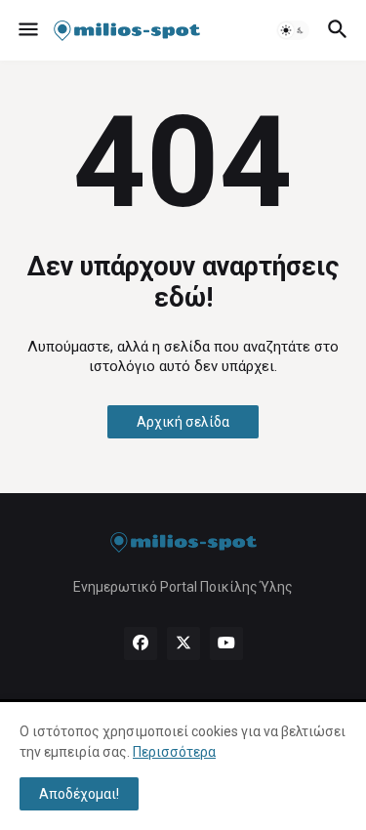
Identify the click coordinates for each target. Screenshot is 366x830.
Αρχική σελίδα (183, 422)
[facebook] (140, 643)
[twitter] (183, 643)
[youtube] (226, 643)
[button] (27, 30)
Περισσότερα (174, 752)
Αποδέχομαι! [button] (79, 794)
